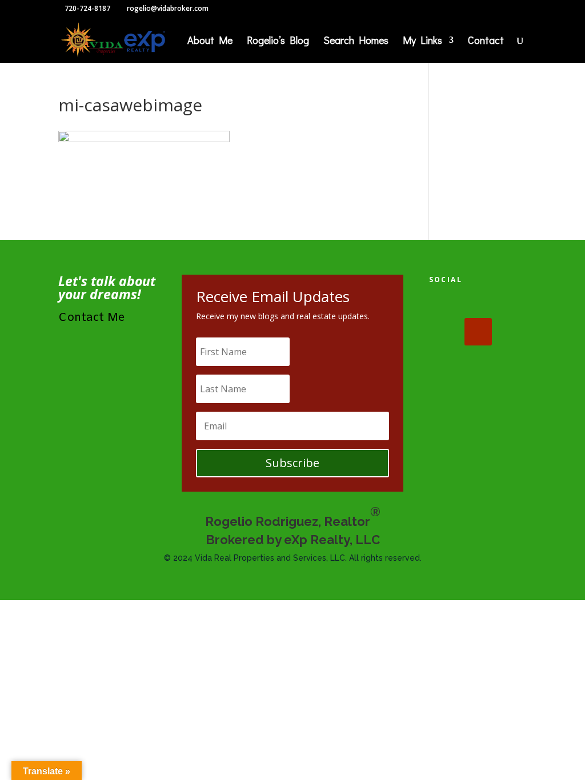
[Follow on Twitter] (478, 304)
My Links (422, 41)
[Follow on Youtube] (478, 331)
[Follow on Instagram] (442, 331)
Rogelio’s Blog (278, 41)
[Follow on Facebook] (442, 304)
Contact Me (91, 317)
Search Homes (355, 41)
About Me (210, 41)
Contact (486, 41)
